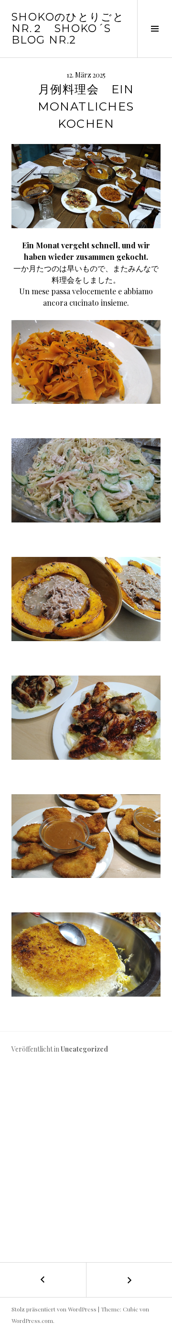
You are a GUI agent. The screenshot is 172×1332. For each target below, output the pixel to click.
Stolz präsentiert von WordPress (54, 1309)
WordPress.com (32, 1320)
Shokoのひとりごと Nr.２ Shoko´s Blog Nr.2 (67, 28)
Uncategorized (84, 1049)
